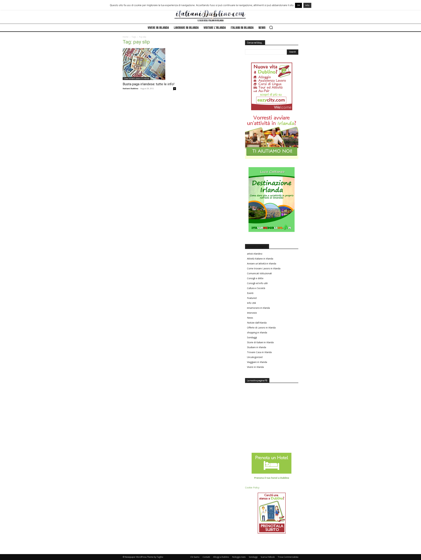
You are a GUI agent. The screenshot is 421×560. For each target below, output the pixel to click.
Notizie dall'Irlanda (257, 322)
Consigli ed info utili (257, 283)
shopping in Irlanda (257, 332)
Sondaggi (252, 337)
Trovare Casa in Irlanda (259, 352)
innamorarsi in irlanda (258, 307)
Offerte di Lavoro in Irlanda (261, 327)
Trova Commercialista (288, 557)
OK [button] (298, 5)
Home (125, 36)
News (250, 317)
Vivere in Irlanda (255, 367)
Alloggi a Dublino (221, 557)
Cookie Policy (252, 487)
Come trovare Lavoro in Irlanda (136, 78)
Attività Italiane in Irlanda (260, 258)
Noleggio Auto (239, 557)
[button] (271, 27)
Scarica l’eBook (268, 557)
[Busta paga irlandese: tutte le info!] (149, 64)
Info (307, 5)
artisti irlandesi (254, 253)
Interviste (252, 312)
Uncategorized (254, 357)
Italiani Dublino (130, 88)
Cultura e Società (256, 288)
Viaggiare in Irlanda (257, 362)
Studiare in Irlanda (256, 347)
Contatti (206, 557)
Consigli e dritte (255, 278)
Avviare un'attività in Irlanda (261, 263)
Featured (252, 298)
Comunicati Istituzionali (259, 273)
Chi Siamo (194, 557)
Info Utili (251, 302)
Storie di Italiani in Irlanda (260, 342)
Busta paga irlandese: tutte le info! (148, 84)
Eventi (250, 293)
